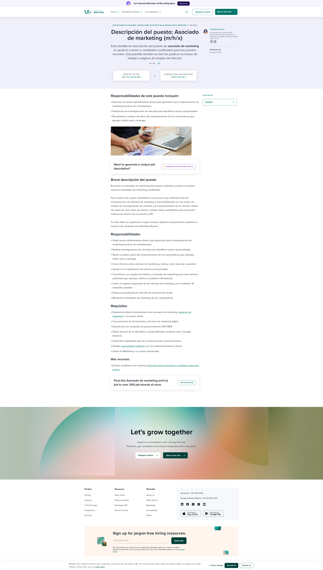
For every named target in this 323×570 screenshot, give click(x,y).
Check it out (183, 3)
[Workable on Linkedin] (182, 505)
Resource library (122, 500)
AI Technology (91, 505)
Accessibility (151, 510)
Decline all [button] (246, 565)
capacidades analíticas (133, 346)
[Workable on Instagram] (204, 505)
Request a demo (203, 12)
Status (149, 515)
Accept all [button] (231, 565)
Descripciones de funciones (124, 25)
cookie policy (100, 567)
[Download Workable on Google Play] (213, 513)
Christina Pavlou (217, 29)
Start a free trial (224, 11)
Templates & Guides (130, 12)
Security (88, 515)
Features (88, 500)
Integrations (90, 510)
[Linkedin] (211, 41)
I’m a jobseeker (151, 12)
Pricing (88, 495)
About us (150, 495)
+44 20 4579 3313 (210, 498)
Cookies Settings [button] (216, 565)
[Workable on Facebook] (187, 505)
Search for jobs (121, 510)
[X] (215, 41)
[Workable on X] (198, 505)
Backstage (150, 505)
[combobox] (187, 12)
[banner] (155, 167)
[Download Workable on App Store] (191, 513)
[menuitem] (114, 11)
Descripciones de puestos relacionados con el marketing (162, 25)
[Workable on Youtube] (193, 505)
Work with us (152, 500)
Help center (120, 495)
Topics (113, 12)
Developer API (121, 505)
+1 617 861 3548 (196, 493)
